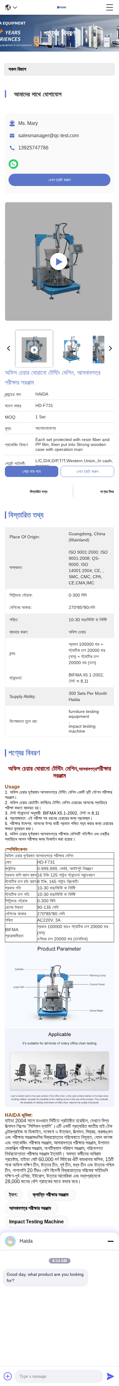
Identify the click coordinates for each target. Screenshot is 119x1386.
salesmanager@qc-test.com (48, 135)
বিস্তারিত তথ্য (38, 492)
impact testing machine (36, 1221)
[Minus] (110, 1241)
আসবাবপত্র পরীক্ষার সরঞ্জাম (30, 1208)
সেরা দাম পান (32, 471)
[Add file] (8, 1376)
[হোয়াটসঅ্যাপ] (13, 164)
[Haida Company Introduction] (58, 261)
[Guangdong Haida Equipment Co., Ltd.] (61, 7)
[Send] (110, 1376)
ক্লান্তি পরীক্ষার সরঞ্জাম (50, 1194)
